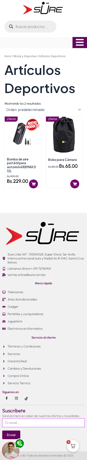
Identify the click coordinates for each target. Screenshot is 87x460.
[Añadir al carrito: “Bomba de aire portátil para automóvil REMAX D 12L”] (33, 183)
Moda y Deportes (25, 56)
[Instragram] (16, 398)
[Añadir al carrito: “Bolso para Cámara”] (74, 183)
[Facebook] (6, 398)
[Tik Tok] (26, 398)
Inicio (7, 56)
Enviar (11, 435)
